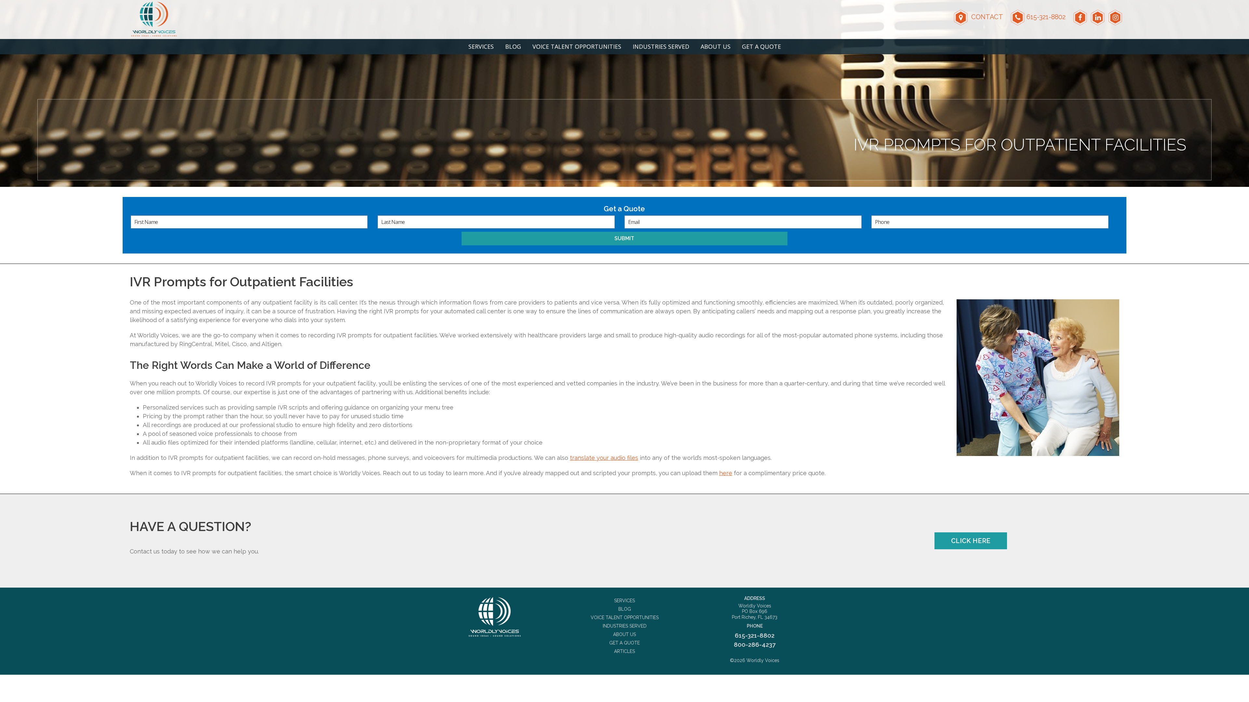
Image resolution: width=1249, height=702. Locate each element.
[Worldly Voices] (494, 617)
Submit (624, 238)
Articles (624, 651)
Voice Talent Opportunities (576, 46)
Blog (513, 46)
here (725, 473)
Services (481, 46)
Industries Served (661, 46)
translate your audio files (604, 457)
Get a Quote (761, 46)
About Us (716, 46)
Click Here (970, 541)
